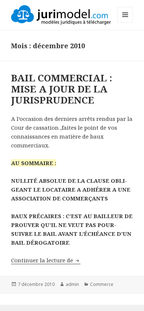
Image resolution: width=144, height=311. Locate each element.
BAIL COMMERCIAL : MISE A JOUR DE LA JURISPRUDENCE (61, 88)
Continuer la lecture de (45, 260)
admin (72, 284)
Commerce (101, 284)
